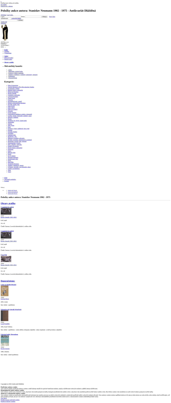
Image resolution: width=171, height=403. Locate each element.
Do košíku (4, 4)
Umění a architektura (14, 168)
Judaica (10, 124)
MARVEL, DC (12, 136)
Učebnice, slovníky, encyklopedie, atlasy (19, 167)
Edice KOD (11, 106)
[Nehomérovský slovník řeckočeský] (4, 320)
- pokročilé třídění (16, 18)
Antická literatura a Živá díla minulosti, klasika (21, 87)
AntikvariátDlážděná (4, 22)
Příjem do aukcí (8, 57)
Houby (10, 119)
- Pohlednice (11, 76)
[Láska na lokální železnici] (4, 295)
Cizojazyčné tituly (13, 96)
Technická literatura (13, 164)
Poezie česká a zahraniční (15, 148)
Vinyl (9, 172)
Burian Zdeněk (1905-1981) (9, 217)
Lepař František (5, 324)
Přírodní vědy (11, 152)
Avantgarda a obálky (14, 88)
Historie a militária (13, 117)
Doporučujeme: (8, 281)
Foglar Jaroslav (12, 112)
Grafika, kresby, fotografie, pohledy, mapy (20, 116)
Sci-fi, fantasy (12, 156)
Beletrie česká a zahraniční (15, 90)
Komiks (10, 130)
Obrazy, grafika (8, 203)
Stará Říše (11, 162)
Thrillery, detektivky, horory (16, 165)
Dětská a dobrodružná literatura (16, 103)
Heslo (23, 16)
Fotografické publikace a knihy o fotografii (20, 114)
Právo (9, 151)
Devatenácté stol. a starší (15, 101)
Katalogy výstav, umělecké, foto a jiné (18, 128)
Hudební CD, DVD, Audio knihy (17, 120)
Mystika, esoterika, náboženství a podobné (20, 140)
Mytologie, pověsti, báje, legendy (17, 141)
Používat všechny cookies (8, 401)
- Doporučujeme (12, 78)
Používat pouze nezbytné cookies (10, 400)
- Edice (10, 70)
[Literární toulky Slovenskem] (5, 345)
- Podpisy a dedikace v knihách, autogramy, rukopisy (23, 74)
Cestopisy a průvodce (14, 95)
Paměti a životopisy (13, 146)
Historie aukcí (8, 59)
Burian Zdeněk (12, 93)
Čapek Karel (11, 98)
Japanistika (11, 122)
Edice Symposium (13, 85)
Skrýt (5, 398)
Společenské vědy (13, 159)
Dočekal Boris (5, 299)
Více (2, 398)
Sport (9, 160)
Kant (9, 127)
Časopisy (10, 100)
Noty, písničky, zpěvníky (15, 144)
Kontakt (6, 181)
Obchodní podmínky (10, 179)
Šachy (9, 154)
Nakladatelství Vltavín (14, 143)
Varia (9, 170)
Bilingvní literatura (13, 92)
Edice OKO (11, 108)
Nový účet (52, 16)
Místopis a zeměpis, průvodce (16, 138)
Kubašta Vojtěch (12, 132)
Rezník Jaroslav (5, 348)
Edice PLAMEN (12, 109)
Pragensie (10, 149)
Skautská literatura (13, 157)
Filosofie (10, 111)
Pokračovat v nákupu (7, 6)
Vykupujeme (7, 53)
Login (2, 16)
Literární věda (12, 135)
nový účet (10, 15)
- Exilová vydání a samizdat (15, 73)
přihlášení (3, 15)
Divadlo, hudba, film (14, 104)
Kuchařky (10, 133)
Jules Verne (11, 125)
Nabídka (6, 51)
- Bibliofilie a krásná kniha (15, 71)
